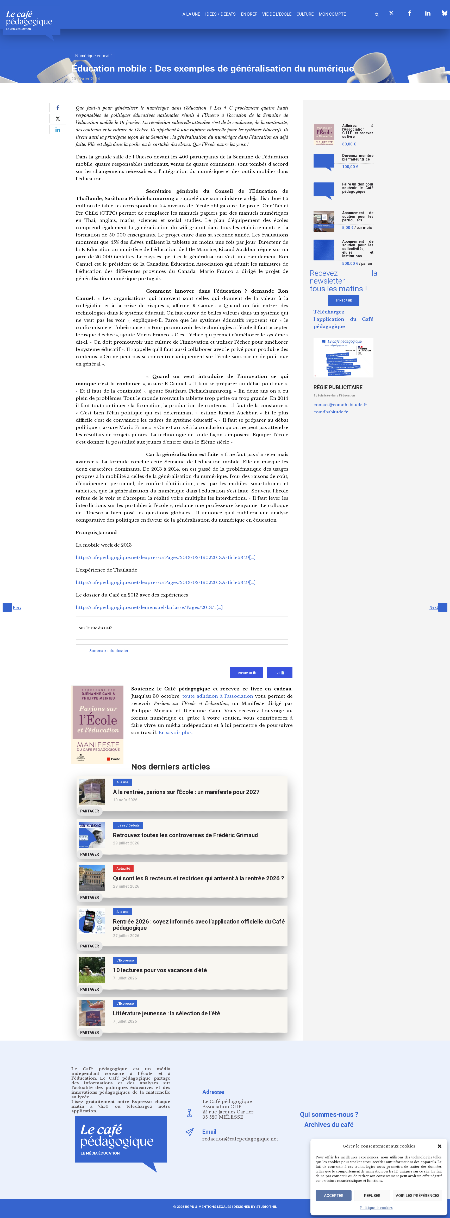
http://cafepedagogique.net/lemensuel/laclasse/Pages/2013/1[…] (149, 607)
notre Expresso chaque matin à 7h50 (120, 1104)
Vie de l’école (276, 14)
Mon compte (332, 14)
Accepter (333, 1195)
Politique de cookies (376, 1208)
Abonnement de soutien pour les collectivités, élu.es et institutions (357, 249)
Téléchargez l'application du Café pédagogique (343, 319)
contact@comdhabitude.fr (340, 404)
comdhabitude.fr (331, 411)
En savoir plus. (175, 732)
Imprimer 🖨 (246, 673)
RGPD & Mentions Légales (208, 1207)
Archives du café (329, 1125)
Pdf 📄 (279, 673)
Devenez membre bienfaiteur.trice (357, 157)
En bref (249, 14)
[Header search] (377, 13)
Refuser (372, 1195)
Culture (305, 14)
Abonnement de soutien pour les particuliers (357, 216)
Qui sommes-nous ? (329, 1114)
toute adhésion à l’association (217, 696)
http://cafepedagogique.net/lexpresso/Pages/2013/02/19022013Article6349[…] (166, 557)
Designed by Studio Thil (255, 1207)
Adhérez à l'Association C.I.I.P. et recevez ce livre (357, 131)
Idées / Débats (220, 14)
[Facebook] (409, 13)
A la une (191, 14)
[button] (439, 1146)
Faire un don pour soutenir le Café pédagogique (357, 188)
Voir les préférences (417, 1195)
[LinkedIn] (428, 13)
